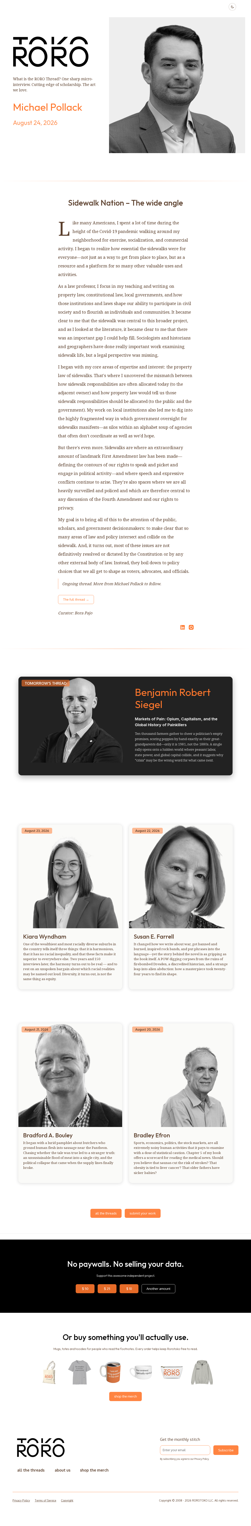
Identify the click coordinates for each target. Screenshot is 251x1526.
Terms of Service (45, 1500)
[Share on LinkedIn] (182, 627)
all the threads (106, 1213)
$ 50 (85, 1289)
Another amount (158, 1289)
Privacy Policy (201, 1458)
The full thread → (76, 599)
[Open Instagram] (191, 629)
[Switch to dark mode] (232, 7)
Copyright (67, 1500)
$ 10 (129, 1289)
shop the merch (125, 1396)
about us (62, 1470)
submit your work (143, 1213)
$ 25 (107, 1289)
